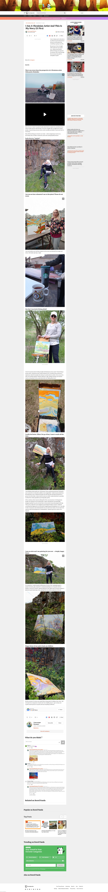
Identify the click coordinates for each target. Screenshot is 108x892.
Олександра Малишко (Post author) (36, 749)
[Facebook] (25, 889)
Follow (59, 722)
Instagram (32, 60)
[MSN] (37, 889)
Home (25, 15)
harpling (28, 763)
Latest (34, 15)
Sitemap (55, 888)
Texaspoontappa (30, 781)
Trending (30, 15)
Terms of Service (80, 888)
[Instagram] (27, 889)
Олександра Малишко (32, 31)
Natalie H (29, 745)
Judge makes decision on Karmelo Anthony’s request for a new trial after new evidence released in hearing (75, 131)
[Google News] (39, 889)
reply (32, 747)
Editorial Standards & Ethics (63, 888)
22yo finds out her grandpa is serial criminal (74, 147)
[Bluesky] (33, 889)
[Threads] (35, 889)
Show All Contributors (45, 731)
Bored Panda (29, 886)
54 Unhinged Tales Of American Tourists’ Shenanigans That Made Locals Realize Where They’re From (75, 56)
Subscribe (60, 865)
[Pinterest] (29, 889)
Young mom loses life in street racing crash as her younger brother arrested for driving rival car (75, 163)
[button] (61, 816)
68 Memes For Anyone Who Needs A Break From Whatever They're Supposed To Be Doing (75, 74)
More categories (30, 860)
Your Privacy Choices (60, 886)
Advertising (67, 886)
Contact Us (81, 886)
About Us (72, 886)
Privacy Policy (72, 888)
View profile (50, 722)
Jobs (77, 886)
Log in (82, 12)
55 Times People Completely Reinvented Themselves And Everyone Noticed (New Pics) (74, 38)
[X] (31, 889)
